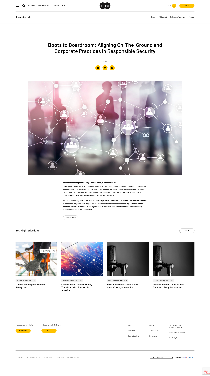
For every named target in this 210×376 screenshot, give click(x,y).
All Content (163, 17)
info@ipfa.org (175, 338)
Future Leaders (133, 336)
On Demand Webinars (177, 17)
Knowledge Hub (154, 331)
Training (151, 325)
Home (153, 17)
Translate (190, 357)
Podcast (191, 17)
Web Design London (73, 357)
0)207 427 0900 (179, 332)
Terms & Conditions (33, 357)
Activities (131, 331)
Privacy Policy (47, 357)
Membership (153, 336)
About (130, 325)
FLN (63, 5)
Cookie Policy (59, 357)
